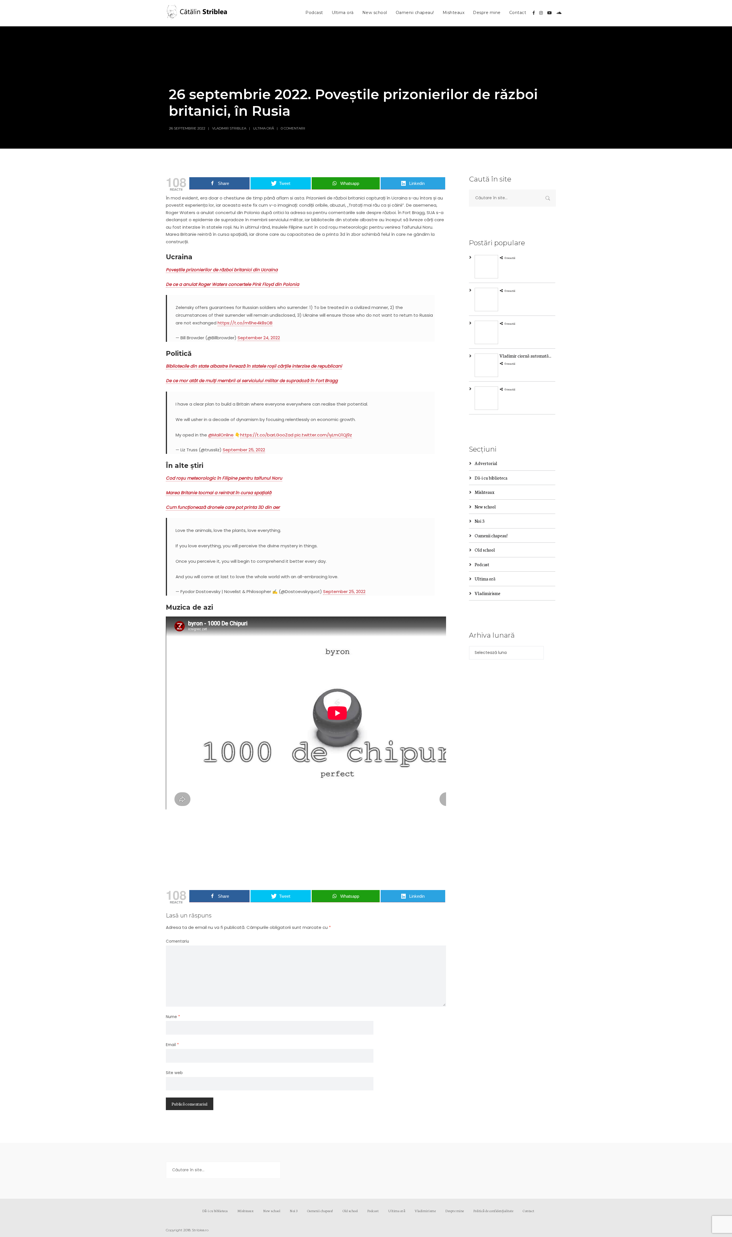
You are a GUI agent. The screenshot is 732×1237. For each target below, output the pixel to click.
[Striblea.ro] (197, 13)
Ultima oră (343, 12)
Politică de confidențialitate (494, 1210)
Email (172, 1045)
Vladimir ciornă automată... (525, 356)
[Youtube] (549, 13)
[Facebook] (533, 13)
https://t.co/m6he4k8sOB (245, 323)
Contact (517, 12)
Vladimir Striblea (229, 128)
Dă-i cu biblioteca (491, 478)
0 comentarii (293, 128)
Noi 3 (479, 521)
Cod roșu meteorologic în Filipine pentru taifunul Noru (224, 478)
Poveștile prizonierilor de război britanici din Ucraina (222, 270)
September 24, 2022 (259, 338)
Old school (485, 550)
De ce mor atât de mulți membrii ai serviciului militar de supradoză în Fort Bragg (252, 381)
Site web (174, 1073)
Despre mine (487, 12)
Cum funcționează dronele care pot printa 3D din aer (223, 507)
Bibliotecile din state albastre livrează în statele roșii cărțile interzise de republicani (254, 366)
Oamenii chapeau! (415, 12)
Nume (173, 1016)
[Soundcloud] (559, 13)
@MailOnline (221, 435)
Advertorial (486, 463)
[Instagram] (541, 13)
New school (374, 12)
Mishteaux (454, 12)
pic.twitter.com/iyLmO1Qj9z (323, 435)
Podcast (314, 12)
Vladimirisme (487, 593)
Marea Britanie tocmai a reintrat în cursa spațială (218, 493)
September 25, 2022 (244, 450)
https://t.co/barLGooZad (266, 435)
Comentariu (177, 941)
